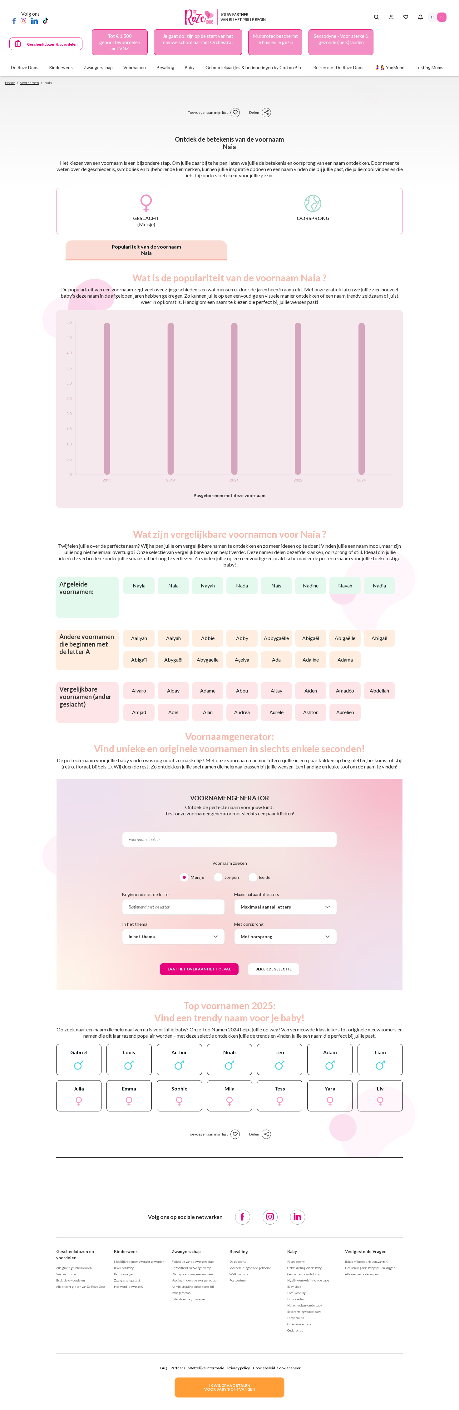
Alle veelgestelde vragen (361, 1274)
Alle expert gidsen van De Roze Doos (81, 1286)
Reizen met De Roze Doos (338, 67)
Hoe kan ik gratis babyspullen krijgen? (370, 1268)
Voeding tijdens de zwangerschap (194, 1280)
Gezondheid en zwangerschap (191, 1268)
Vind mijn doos (66, 1274)
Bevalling (239, 1251)
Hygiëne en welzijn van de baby (308, 1280)
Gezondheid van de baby (303, 1274)
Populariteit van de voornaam (146, 250)
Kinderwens (126, 1251)
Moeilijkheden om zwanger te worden (139, 1261)
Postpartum (237, 1280)
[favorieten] (235, 112)
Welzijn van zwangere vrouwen (192, 1274)
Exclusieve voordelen (70, 1280)
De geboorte (238, 1261)
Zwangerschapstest (127, 1280)
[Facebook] (14, 20)
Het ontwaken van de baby (304, 1305)
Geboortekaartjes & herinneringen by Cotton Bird (254, 67)
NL (441, 17)
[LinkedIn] (34, 20)
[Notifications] (420, 17)
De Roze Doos (24, 67)
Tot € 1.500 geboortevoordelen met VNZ (119, 42)
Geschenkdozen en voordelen (75, 1254)
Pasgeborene (296, 1261)
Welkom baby (239, 1274)
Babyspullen (295, 1318)
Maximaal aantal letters (256, 894)
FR (432, 17)
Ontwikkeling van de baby (304, 1268)
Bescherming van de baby (304, 1311)
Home (10, 82)
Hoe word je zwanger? (128, 1286)
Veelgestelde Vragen (366, 1251)
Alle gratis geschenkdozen (73, 1268)
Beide (264, 877)
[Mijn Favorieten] (405, 17)
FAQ (163, 1368)
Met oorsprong (249, 924)
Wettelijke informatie (206, 1368)
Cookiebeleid (264, 1368)
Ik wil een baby (124, 1268)
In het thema (134, 924)
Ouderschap (295, 1330)
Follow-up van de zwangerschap (193, 1261)
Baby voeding (296, 1299)
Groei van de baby (299, 1324)
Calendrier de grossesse (188, 1299)
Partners (177, 1368)
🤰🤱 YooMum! (389, 67)
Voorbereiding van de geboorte (250, 1268)
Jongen (232, 877)
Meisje (197, 877)
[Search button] (376, 17)
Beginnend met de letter (146, 894)
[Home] (227, 17)
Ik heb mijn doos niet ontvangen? (366, 1261)
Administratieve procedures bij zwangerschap (193, 1290)
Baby (292, 1251)
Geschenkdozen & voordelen (52, 44)
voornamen (29, 82)
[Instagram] (23, 20)
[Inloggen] (391, 17)
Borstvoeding (296, 1293)
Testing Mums (429, 67)
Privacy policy (238, 1368)
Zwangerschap (186, 1251)
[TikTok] (45, 20)
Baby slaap (294, 1286)
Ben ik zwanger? (124, 1274)
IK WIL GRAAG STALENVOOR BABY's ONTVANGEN (229, 1387)
